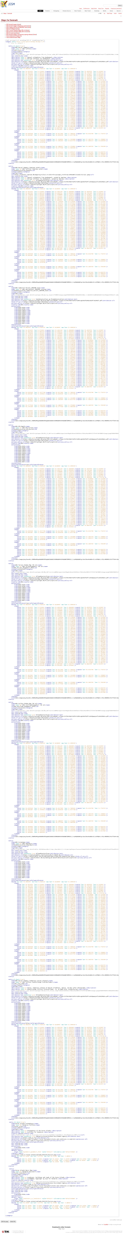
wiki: (2, 13)
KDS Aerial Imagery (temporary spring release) (19, 34)
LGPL (117, 1232)
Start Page (109, 13)
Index (115, 13)
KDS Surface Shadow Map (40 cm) (16, 31)
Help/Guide (94, 8)
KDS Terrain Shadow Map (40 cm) (16, 30)
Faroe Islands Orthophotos (14, 36)
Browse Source (67, 10)
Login (80, 8)
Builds (104, 10)
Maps (5, 13)
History (120, 13)
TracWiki (106, 1224)
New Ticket (88, 10)
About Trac (101, 8)
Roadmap (96, 10)
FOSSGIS (85, 1231)
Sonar (111, 10)
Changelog (56, 10)
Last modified (113, 1219)
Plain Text (62, 1229)
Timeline (47, 10)
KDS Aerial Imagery (11, 24)
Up (104, 13)
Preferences (86, 8)
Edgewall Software (19, 1232)
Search (118, 10)
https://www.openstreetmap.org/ (114, 1231)
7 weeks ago (119, 1219)
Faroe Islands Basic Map (13, 37)
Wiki (40, 10)
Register (107, 8)
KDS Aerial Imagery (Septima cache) (16, 26)
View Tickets (77, 10)
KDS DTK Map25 (11, 28)
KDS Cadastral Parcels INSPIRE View (16, 27)
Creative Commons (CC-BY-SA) (87, 1232)
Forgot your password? (116, 8)
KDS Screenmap (11, 33)
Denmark (9, 13)
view (19, 24)
